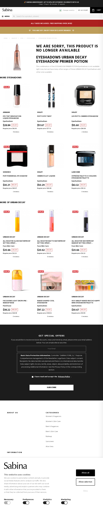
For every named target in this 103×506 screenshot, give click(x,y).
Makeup (49, 436)
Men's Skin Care (52, 431)
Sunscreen (50, 441)
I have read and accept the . (52, 376)
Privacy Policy (64, 376)
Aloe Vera (49, 446)
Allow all (85, 472)
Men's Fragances (52, 426)
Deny (85, 491)
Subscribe (51, 387)
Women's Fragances (53, 416)
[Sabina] (7, 10)
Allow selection (85, 482)
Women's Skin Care (53, 421)
